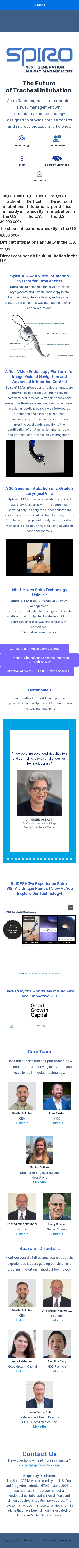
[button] (39, 362)
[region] (39, 116)
